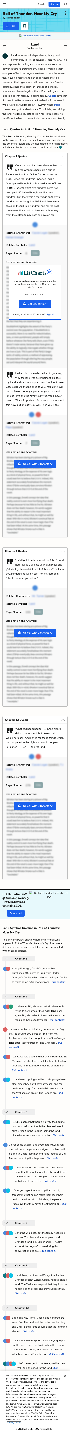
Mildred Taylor (13, 17)
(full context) (59, 982)
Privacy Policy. (14, 1422)
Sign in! (50, 314)
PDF (12, 26)
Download (16, 913)
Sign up (54, 4)
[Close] (64, 1376)
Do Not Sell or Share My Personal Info (34, 1429)
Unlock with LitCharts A (37, 464)
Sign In (41, 4)
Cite (35, 253)
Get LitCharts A (38, 304)
